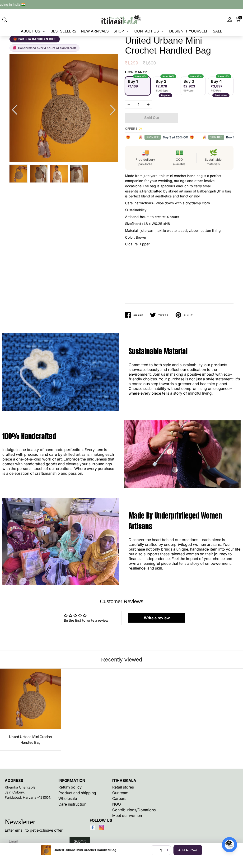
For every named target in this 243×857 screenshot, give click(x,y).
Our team (120, 792)
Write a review (157, 617)
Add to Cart (187, 850)
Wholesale (67, 798)
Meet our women (127, 815)
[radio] (137, 86)
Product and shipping (77, 792)
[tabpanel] (63, 108)
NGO (116, 804)
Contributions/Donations (134, 809)
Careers (119, 798)
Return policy (70, 787)
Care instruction (72, 804)
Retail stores (123, 787)
